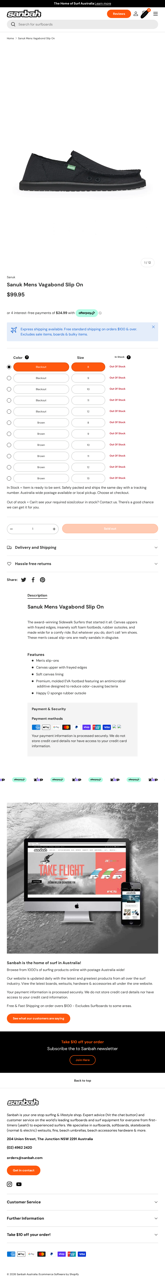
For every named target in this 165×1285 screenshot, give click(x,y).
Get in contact (23, 1170)
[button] (145, 13)
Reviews (119, 14)
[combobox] (82, 24)
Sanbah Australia (27, 1274)
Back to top (82, 1080)
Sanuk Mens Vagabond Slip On (36, 38)
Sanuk (11, 277)
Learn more (148, 3)
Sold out (110, 529)
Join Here (83, 1060)
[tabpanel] (83, 650)
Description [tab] (37, 595)
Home (10, 38)
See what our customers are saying (38, 1018)
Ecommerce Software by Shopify (59, 1274)
